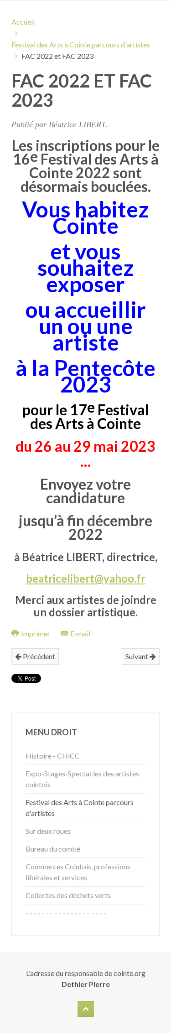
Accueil (23, 21)
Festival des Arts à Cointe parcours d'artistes (80, 44)
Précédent (38, 656)
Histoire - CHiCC (53, 755)
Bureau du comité (53, 848)
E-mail (79, 633)
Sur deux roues (48, 830)
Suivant (137, 656)
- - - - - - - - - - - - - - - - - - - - (66, 913)
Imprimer (36, 633)
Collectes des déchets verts (68, 895)
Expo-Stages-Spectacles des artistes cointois (82, 779)
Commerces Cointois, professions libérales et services (78, 872)
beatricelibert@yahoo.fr (85, 578)
